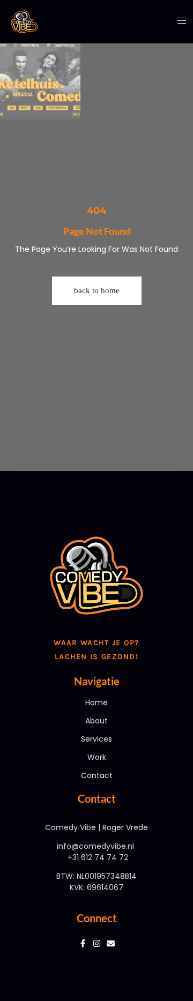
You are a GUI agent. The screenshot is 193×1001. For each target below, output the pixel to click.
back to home (97, 290)
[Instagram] (97, 943)
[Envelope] (111, 943)
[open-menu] (178, 21)
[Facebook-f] (83, 943)
